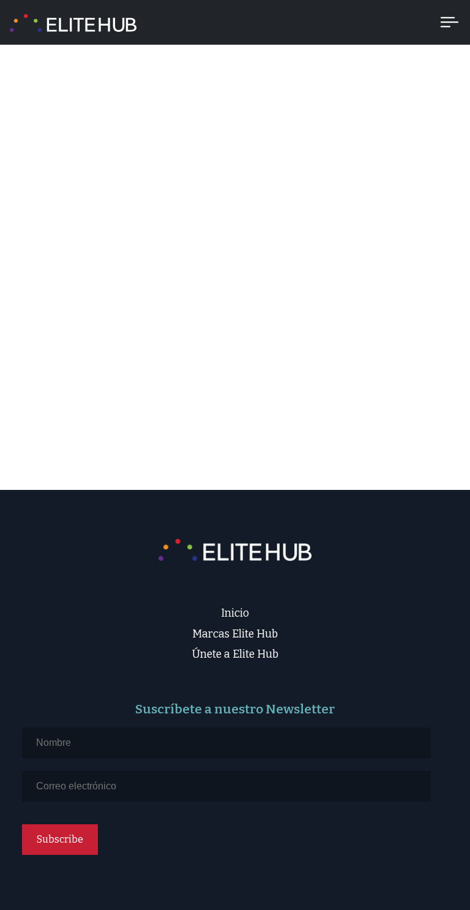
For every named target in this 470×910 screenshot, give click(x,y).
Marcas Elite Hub (235, 634)
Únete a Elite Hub (235, 654)
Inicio (235, 613)
